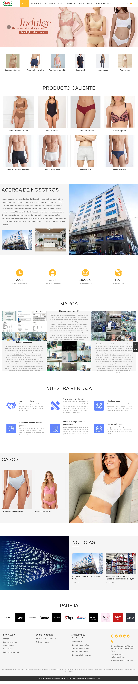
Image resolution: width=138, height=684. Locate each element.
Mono (83, 669)
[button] (67, 44)
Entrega (6, 639)
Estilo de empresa (42, 642)
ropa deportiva (77, 642)
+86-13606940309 (126, 660)
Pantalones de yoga (73, 669)
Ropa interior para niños (80, 645)
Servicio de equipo (10, 642)
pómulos (63, 669)
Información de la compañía (46, 639)
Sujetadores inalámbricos (94, 669)
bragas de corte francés (51, 669)
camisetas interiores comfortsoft (113, 669)
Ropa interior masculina (80, 648)
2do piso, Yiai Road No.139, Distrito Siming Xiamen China (122, 648)
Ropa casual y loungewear (81, 655)
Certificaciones (8, 645)
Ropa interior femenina (80, 652)
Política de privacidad (11, 652)
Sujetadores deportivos (35, 669)
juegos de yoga (22, 669)
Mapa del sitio (8, 649)
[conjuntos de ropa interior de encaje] (103, 488)
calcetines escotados (9, 669)
